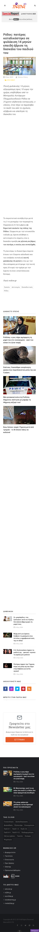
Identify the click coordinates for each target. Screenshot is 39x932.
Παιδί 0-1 (7, 829)
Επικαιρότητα (29, 825)
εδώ (15, 19)
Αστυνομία (16, 287)
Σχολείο (7, 287)
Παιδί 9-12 (16, 832)
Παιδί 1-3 (15, 829)
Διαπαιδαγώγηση (22, 822)
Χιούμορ (28, 836)
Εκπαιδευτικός (27, 287)
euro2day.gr (9, 896)
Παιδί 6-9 (7, 832)
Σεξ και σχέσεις (9, 836)
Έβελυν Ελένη (22, 77)
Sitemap (8, 867)
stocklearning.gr (10, 900)
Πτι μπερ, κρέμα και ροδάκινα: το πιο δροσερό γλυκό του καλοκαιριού (23, 804)
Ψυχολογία (8, 840)
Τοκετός (20, 836)
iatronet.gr (8, 889)
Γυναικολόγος (9, 822)
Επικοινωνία (9, 859)
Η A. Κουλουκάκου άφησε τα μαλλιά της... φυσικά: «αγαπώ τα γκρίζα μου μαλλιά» (24, 652)
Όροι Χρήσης (9, 863)
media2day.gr (9, 903)
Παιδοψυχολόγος (28, 832)
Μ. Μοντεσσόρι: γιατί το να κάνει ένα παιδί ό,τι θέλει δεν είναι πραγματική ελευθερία (24, 790)
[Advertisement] (19, 516)
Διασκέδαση (8, 825)
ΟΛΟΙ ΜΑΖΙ (11, 80)
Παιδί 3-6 (24, 829)
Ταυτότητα (8, 856)
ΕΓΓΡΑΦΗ (19, 739)
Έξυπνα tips (19, 825)
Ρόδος (6, 291)
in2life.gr (8, 892)
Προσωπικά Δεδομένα (12, 870)
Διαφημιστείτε (10, 852)
